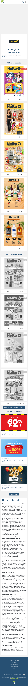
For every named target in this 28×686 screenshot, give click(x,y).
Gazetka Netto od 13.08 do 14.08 (14, 387)
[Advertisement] (14, 21)
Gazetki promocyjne (14, 660)
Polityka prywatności (8, 674)
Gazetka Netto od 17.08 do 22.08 (14, 312)
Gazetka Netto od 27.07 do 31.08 (14, 83)
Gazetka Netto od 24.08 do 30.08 (14, 120)
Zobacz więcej (14, 494)
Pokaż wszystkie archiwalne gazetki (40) (14, 407)
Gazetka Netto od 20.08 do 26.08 (14, 158)
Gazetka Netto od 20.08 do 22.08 (14, 275)
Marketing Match (14, 678)
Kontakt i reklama (14, 666)
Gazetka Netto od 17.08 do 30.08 (14, 195)
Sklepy (14, 662)
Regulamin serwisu (18, 674)
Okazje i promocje (14, 664)
